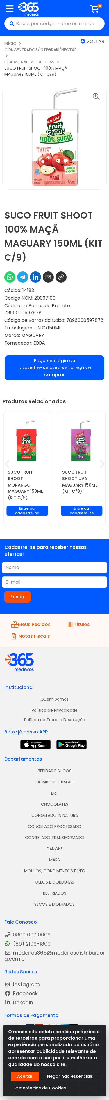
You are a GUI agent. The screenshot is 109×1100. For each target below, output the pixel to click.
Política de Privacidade (55, 710)
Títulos (82, 624)
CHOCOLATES (54, 804)
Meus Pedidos (34, 624)
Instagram (26, 985)
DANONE (55, 849)
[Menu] (9, 9)
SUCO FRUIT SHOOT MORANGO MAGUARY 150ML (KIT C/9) (25, 484)
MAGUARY (32, 335)
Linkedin (22, 1003)
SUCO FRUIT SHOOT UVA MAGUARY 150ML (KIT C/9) (79, 481)
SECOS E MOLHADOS (54, 904)
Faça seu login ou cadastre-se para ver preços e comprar (54, 367)
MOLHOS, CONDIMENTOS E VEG (54, 871)
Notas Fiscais (34, 636)
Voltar (94, 41)
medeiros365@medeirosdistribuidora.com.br (54, 956)
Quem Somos (54, 699)
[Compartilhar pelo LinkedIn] (35, 277)
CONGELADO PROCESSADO (54, 826)
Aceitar (25, 1076)
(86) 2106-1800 (31, 944)
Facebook (25, 994)
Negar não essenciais (70, 1076)
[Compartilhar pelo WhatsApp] (9, 277)
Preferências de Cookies (40, 1088)
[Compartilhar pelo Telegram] (22, 277)
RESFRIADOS (54, 893)
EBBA (39, 343)
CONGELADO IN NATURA (54, 815)
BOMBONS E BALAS (55, 782)
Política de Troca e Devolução (54, 720)
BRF (54, 793)
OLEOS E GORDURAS (54, 882)
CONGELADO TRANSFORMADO (54, 838)
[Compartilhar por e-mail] (48, 277)
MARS (54, 860)
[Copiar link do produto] (61, 277)
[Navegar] (7, 464)
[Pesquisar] (10, 24)
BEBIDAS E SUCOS (55, 771)
